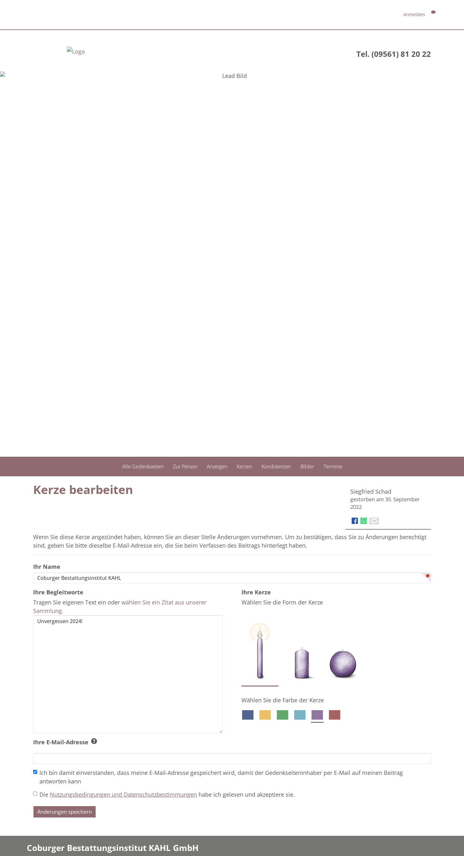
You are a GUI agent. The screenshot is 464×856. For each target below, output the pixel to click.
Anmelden (414, 14)
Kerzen (244, 466)
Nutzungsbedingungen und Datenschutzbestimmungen (123, 794)
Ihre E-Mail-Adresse (60, 742)
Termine (333, 466)
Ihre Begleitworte (58, 592)
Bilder (307, 466)
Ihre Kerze (256, 592)
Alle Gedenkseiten (143, 466)
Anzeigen (217, 466)
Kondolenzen (276, 466)
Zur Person (185, 466)
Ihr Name (46, 566)
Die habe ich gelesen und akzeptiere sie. (167, 794)
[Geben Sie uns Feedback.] (433, 14)
